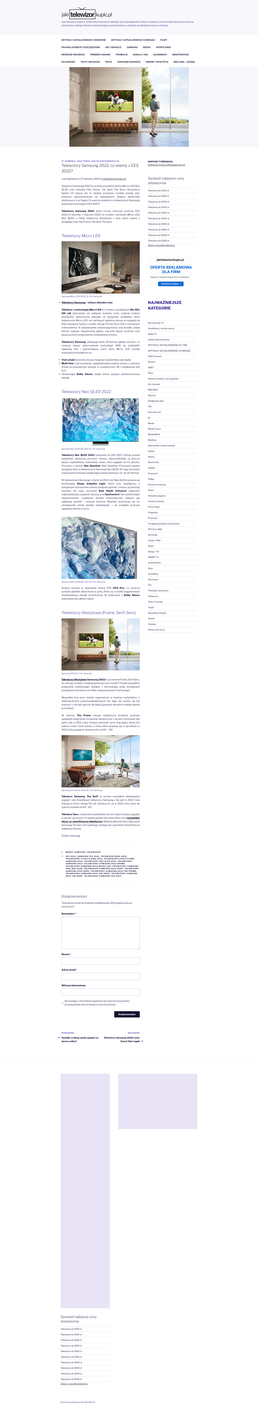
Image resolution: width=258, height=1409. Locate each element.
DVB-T (151, 367)
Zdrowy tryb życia (156, 629)
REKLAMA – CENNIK (184, 62)
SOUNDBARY (160, 54)
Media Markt (154, 434)
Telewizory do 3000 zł (158, 212)
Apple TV (152, 334)
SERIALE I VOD (140, 54)
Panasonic (153, 473)
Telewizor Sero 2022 (114, 856)
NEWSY (147, 47)
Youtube (152, 624)
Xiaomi (151, 618)
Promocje (152, 518)
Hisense (152, 395)
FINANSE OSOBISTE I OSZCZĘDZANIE (80, 47)
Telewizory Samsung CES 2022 (102, 876)
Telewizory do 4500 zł (158, 229)
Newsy (69, 852)
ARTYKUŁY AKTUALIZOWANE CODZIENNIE (83, 40)
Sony (150, 568)
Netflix (151, 451)
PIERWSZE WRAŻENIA (73, 54)
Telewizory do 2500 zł (158, 207)
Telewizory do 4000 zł (158, 224)
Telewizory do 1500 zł (158, 196)
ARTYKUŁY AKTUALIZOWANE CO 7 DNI (167, 345)
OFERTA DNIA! (163, 47)
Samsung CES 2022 (88, 856)
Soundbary (153, 574)
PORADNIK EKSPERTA (128, 62)
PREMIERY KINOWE (100, 54)
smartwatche (154, 562)
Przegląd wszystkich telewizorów (163, 523)
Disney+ (152, 361)
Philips (151, 479)
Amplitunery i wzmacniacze (161, 328)
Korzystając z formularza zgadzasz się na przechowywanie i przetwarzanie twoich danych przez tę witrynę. (97, 1003)
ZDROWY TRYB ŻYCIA (157, 62)
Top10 (151, 607)
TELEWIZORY (68, 62)
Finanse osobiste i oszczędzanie (163, 378)
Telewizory (94, 852)
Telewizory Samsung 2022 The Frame (113, 871)
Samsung (80, 852)
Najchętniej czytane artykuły (161, 445)
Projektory (153, 512)
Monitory (152, 440)
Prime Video (154, 507)
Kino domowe (154, 412)
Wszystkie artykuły (157, 613)
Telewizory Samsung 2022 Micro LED (88, 866)
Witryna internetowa (74, 985)
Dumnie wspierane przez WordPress (78, 1402)
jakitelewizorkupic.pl (105, 161)
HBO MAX (153, 389)
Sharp (151, 546)
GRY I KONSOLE (113, 47)
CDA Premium (155, 356)
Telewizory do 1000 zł (158, 190)
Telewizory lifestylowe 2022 (84, 859)
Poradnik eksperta (156, 495)
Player (151, 490)
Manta (151, 423)
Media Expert (154, 428)
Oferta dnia (153, 462)
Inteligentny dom (156, 401)
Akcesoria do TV (156, 323)
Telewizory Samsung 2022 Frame (104, 864)
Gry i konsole (154, 384)
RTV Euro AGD (155, 529)
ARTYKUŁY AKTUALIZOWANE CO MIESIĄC (133, 40)
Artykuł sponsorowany (158, 339)
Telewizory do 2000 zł (158, 201)
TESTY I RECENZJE (90, 62)
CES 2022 (71, 856)
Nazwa (66, 954)
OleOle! (151, 468)
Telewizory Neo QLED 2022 (100, 861)
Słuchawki (153, 579)
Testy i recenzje (155, 601)
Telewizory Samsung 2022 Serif (103, 869)
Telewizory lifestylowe (74, 679)
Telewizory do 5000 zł (158, 235)
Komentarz (69, 913)
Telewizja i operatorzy (158, 590)
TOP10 (108, 62)
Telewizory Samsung (73, 302)
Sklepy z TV (153, 551)
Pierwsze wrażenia (157, 484)
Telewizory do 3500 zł (158, 218)
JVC (150, 406)
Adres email (69, 969)
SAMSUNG (132, 47)
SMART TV (153, 557)
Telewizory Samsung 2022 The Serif (88, 873)
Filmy (150, 373)
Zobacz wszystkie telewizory (161, 245)
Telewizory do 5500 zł (158, 240)
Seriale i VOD (154, 540)
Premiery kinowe (156, 501)
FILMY (163, 40)
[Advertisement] (85, 1191)
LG (149, 417)
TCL (150, 585)
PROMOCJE (122, 54)
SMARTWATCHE (180, 54)
